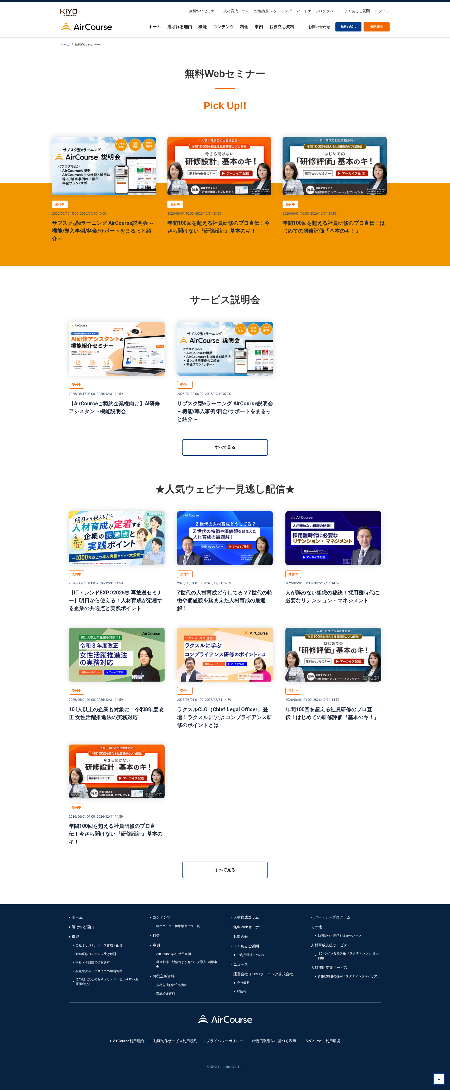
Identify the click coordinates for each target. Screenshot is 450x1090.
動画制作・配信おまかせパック (339, 936)
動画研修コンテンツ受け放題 (96, 954)
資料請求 (376, 27)
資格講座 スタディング (273, 11)
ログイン (382, 11)
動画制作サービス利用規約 (175, 1041)
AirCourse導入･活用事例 (173, 954)
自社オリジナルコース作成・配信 (99, 945)
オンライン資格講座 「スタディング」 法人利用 (348, 956)
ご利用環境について (251, 955)
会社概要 (243, 983)
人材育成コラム (236, 11)
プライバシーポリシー (225, 1041)
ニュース (240, 964)
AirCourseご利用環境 (322, 1041)
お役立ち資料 (281, 26)
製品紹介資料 (165, 993)
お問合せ (240, 936)
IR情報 (241, 991)
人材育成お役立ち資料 (172, 985)
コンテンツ (223, 26)
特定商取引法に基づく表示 (274, 1041)
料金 (244, 26)
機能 (202, 26)
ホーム (154, 26)
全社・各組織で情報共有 (93, 962)
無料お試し (348, 27)
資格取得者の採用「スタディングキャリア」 (349, 976)
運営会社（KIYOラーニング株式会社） (265, 974)
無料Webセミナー (203, 11)
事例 (259, 26)
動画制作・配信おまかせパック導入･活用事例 (186, 964)
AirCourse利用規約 (128, 1041)
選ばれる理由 (179, 26)
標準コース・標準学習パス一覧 (178, 926)
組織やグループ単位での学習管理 (99, 971)
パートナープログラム (315, 11)
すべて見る (225, 447)
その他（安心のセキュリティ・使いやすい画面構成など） (107, 981)
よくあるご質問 (357, 11)
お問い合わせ (319, 27)
